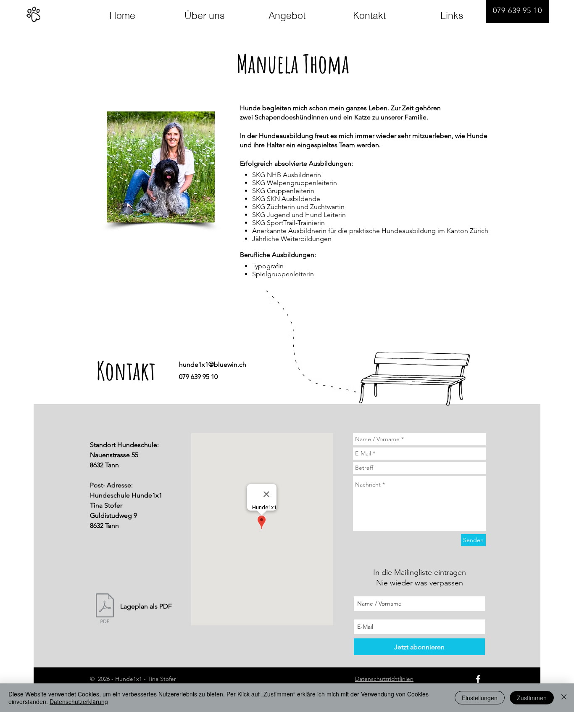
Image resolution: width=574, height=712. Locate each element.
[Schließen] (564, 697)
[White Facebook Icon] (478, 679)
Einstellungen (480, 697)
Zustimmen (532, 697)
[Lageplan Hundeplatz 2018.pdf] (104, 609)
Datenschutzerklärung (79, 701)
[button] (161, 166)
